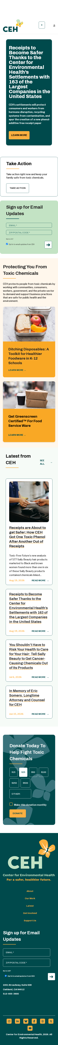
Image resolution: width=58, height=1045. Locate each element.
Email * (11, 224)
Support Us (30, 920)
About (30, 891)
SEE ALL (46, 462)
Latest (30, 906)
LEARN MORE (17, 370)
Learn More (19, 135)
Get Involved (30, 913)
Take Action (18, 188)
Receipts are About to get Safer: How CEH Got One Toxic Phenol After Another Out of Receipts (27, 537)
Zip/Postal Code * (15, 231)
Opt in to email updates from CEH (21, 244)
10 (39, 143)
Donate (18, 813)
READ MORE (40, 580)
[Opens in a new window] (9, 1021)
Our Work (30, 898)
